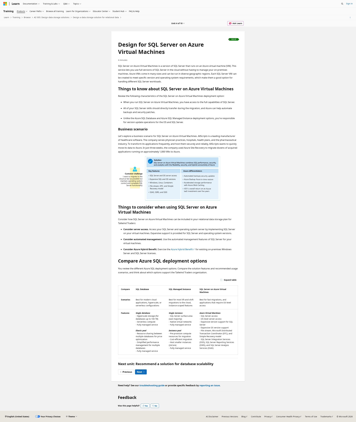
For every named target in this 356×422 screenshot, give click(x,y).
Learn (6, 17)
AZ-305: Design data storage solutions (51, 17)
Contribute (256, 416)
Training (16, 17)
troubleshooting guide (152, 385)
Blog (243, 416)
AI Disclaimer (212, 416)
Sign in (349, 3)
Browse (27, 17)
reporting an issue (209, 385)
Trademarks (325, 416)
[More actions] (350, 17)
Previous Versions (230, 416)
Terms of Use (311, 416)
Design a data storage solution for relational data (96, 17)
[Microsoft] (5, 4)
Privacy (267, 416)
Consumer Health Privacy (288, 416)
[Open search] (342, 3)
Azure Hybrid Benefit (182, 249)
